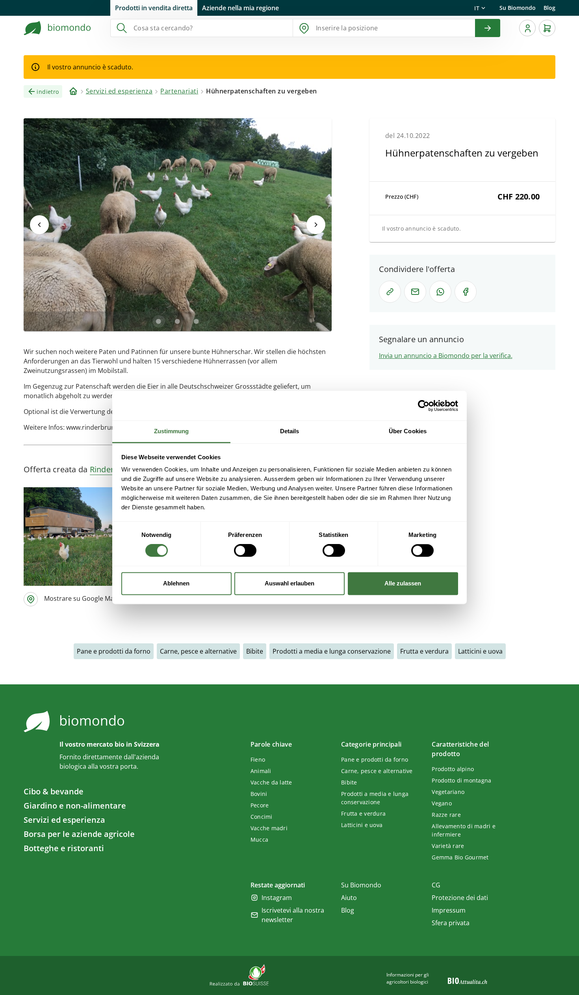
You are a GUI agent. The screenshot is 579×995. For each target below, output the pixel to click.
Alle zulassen (402, 583)
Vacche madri (269, 828)
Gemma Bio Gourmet (460, 857)
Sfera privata (451, 923)
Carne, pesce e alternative (198, 651)
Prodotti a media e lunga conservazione (332, 651)
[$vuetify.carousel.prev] (39, 224)
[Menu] (527, 28)
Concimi (262, 816)
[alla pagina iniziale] (57, 28)
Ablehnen (176, 583)
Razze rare (446, 814)
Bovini (259, 793)
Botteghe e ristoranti (64, 848)
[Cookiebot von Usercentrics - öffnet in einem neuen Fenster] (423, 406)
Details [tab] (289, 431)
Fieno (258, 759)
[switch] (245, 550)
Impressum (449, 910)
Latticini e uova (480, 651)
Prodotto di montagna (461, 780)
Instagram (277, 897)
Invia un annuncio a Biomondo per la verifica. (445, 355)
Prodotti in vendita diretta (154, 8)
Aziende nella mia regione (240, 8)
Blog (549, 7)
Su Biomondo (517, 7)
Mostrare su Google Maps (82, 598)
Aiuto (349, 897)
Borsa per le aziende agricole (79, 834)
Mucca (259, 839)
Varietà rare (448, 846)
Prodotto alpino (453, 769)
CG (436, 885)
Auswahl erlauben (289, 583)
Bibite (254, 651)
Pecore (260, 805)
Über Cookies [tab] (408, 431)
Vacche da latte (271, 782)
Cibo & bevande (54, 791)
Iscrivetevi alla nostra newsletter (293, 915)
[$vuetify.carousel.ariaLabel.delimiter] (158, 321)
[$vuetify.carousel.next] (315, 224)
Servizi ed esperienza (64, 819)
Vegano (442, 803)
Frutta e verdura (424, 651)
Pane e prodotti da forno (113, 651)
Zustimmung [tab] (171, 431)
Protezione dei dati (460, 897)
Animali (261, 771)
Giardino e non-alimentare (75, 805)
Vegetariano (448, 792)
